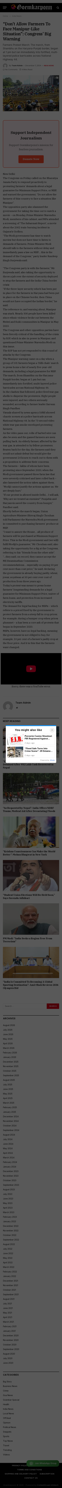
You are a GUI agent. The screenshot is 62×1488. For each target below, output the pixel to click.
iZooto (52, 760)
